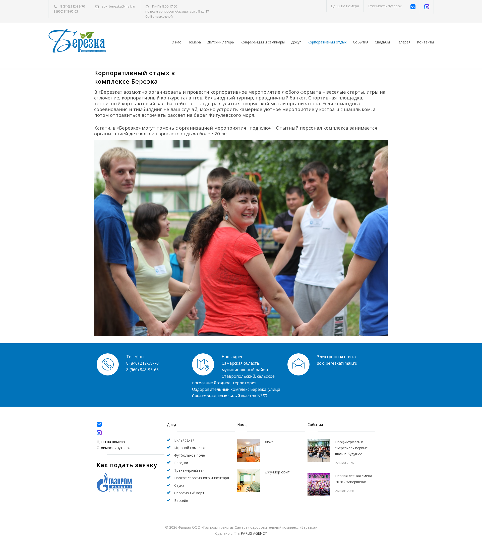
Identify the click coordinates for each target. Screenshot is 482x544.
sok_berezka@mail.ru (118, 6)
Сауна (179, 485)
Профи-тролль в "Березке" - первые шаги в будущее (351, 448)
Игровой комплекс (190, 447)
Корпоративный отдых (327, 42)
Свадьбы (382, 42)
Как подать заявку (127, 465)
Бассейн (181, 500)
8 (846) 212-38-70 (72, 6)
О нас (176, 42)
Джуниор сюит (277, 472)
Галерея (403, 42)
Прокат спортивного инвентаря (201, 477)
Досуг (296, 42)
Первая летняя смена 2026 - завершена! (353, 478)
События (360, 42)
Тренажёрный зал (189, 470)
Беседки (181, 462)
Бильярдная (184, 440)
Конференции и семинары (262, 42)
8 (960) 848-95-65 (65, 11)
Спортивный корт (189, 493)
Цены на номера (345, 6)
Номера (194, 42)
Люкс (269, 442)
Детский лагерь (220, 42)
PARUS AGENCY (254, 533)
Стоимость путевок (385, 6)
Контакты (425, 42)
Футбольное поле (189, 455)
